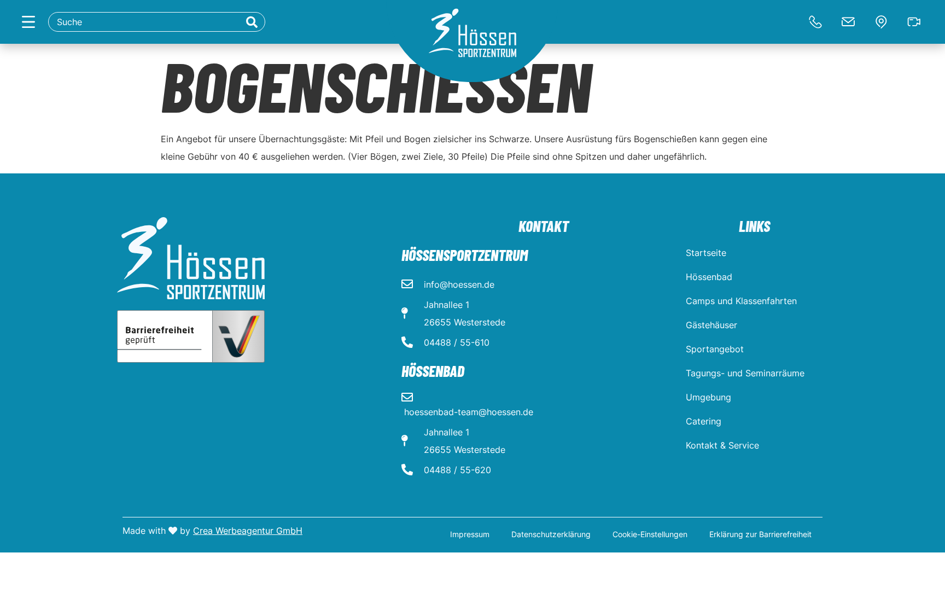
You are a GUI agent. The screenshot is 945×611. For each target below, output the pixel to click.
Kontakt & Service (722, 445)
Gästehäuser (711, 324)
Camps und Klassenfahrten (741, 300)
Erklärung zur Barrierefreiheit (760, 534)
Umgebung (708, 397)
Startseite (706, 252)
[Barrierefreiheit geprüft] (191, 336)
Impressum (469, 534)
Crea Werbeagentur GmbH (247, 530)
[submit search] (252, 22)
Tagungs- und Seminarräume (745, 373)
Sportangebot (715, 349)
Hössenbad (709, 276)
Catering (703, 421)
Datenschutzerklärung (551, 534)
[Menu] (28, 21)
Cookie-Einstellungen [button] (649, 534)
